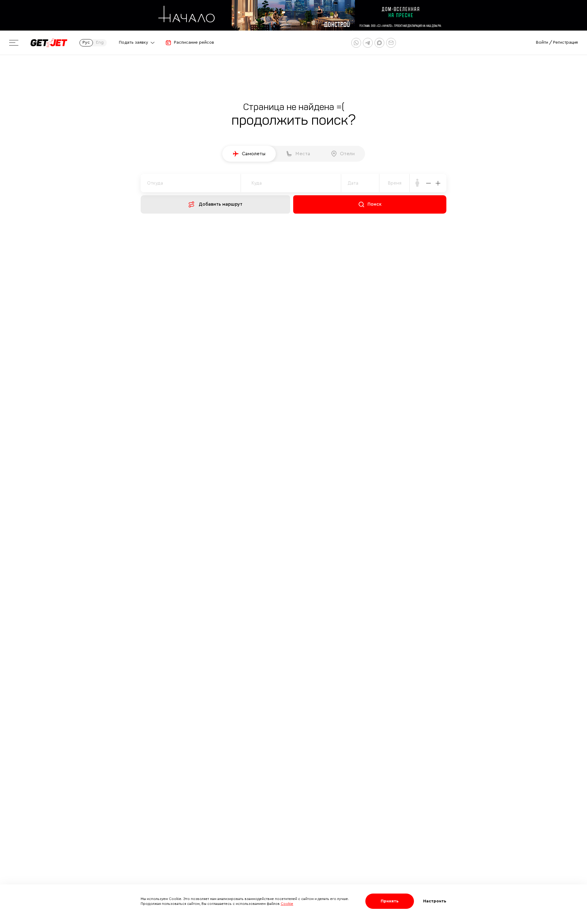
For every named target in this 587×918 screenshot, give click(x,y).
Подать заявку (133, 42)
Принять (390, 901)
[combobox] (394, 183)
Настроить (434, 901)
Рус (86, 42)
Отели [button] (347, 153)
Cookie (287, 903)
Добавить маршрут (220, 204)
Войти (542, 42)
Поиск (374, 204)
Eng (100, 42)
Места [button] (302, 153)
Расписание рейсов (194, 42)
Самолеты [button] (253, 153)
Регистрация (565, 42)
